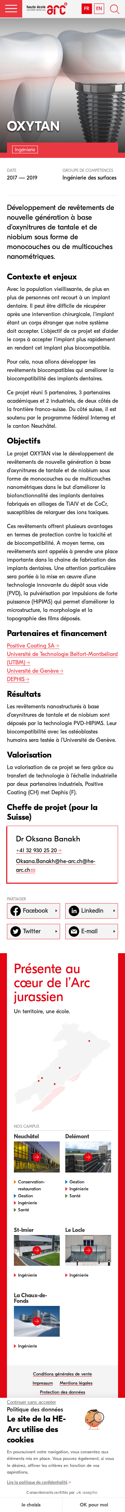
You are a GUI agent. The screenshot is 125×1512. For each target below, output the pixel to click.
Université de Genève (33, 671)
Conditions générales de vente (62, 1373)
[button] (11, 8)
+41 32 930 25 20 (36, 850)
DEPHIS (16, 679)
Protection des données (62, 1392)
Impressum (43, 1383)
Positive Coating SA (31, 646)
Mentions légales (76, 1383)
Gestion (25, 1195)
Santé (23, 1209)
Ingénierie (27, 1202)
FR (86, 9)
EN (99, 9)
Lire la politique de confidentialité (37, 1482)
